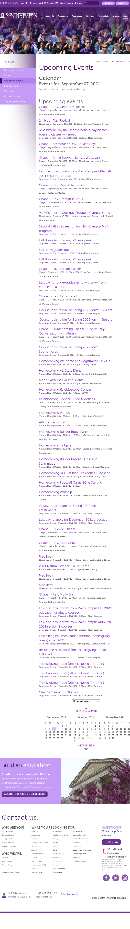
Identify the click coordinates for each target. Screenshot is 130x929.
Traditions (76, 842)
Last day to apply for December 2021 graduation (74, 519)
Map (23, 3)
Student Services (79, 835)
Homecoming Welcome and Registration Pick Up (74, 361)
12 (46, 732)
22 (58, 735)
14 (54, 732)
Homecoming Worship (55, 492)
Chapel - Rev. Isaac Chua (57, 543)
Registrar (55, 865)
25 (79, 738)
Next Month (86, 745)
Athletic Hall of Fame (54, 422)
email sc (111, 841)
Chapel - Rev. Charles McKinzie (62, 107)
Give (122, 3)
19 (46, 735)
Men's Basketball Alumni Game (61, 380)
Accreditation (7, 861)
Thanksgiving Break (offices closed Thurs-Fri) (71, 663)
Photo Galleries (12, 96)
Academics (77, 16)
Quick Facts (56, 857)
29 (58, 738)
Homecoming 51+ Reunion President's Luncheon (75, 473)
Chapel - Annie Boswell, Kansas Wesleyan (69, 157)
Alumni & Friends (8, 842)
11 (79, 732)
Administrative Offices (39, 842)
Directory (34, 3)
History (55, 839)
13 (50, 732)
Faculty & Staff (7, 839)
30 (62, 738)
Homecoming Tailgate (55, 445)
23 (62, 735)
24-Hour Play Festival (54, 120)
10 (66, 729)
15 (58, 732)
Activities (34, 839)
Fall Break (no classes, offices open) (65, 240)
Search (80, 3)
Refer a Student (58, 861)
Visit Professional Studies (11, 872)
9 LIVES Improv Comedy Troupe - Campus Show (74, 212)
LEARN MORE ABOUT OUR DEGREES (24, 794)
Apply (108, 3)
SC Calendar (49, 3)
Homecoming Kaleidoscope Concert (65, 389)
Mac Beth (46, 556)
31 (75, 741)
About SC (50, 16)
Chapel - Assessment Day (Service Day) (67, 144)
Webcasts (9, 91)
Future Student (7, 831)
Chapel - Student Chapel (57, 529)
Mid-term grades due (54, 250)
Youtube (115, 877)
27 (50, 738)
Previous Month (86, 711)
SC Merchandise (58, 869)
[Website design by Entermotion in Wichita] (127, 898)
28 (54, 738)
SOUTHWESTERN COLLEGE (113, 898)
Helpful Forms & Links (60, 835)
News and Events (13, 70)
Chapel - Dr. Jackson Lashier (60, 268)
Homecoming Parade (54, 412)
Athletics (90, 16)
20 (50, 735)
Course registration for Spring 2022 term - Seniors (75, 310)
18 (79, 735)
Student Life (103, 16)
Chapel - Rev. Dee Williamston (61, 185)
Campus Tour (36, 861)
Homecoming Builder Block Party (63, 431)
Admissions (35, 846)
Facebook (106, 877)
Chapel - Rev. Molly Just (56, 594)
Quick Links (65, 3)
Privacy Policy (7, 865)
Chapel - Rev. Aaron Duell (58, 296)
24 (66, 735)
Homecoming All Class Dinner (61, 370)
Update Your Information (82, 850)
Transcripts (77, 846)
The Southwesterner (15, 101)
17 (66, 732)
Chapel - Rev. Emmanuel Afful (61, 199)
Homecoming (57, 831)
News (125, 16)
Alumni (116, 16)
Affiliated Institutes (38, 854)
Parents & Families (9, 846)
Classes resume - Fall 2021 (58, 692)
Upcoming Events (13, 80)
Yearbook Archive (79, 861)
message (55, 893)
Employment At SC (38, 865)
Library (55, 842)
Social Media (11, 86)
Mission (55, 846)
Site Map (5, 857)
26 (46, 738)
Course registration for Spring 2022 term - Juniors (75, 319)
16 (62, 732)
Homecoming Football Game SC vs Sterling (70, 482)
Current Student (8, 835)
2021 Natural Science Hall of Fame (64, 566)
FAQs (33, 869)
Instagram (125, 877)
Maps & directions (43, 897)
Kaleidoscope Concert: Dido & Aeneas (67, 399)
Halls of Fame (36, 872)
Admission (63, 16)
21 (54, 735)
